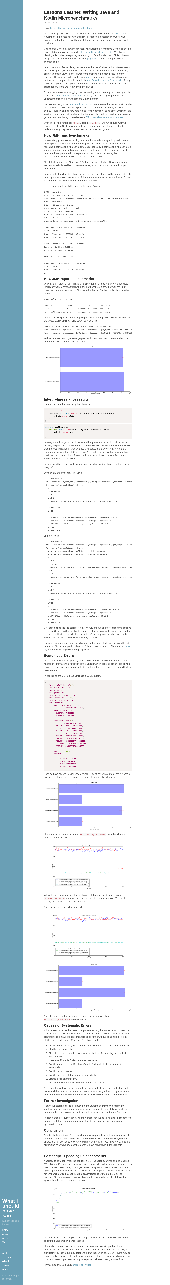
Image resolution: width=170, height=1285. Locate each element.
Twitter (5, 1265)
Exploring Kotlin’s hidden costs (96, 52)
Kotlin (53, 28)
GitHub (5, 1261)
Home (5, 1230)
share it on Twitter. (82, 1265)
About (5, 1234)
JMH (88, 77)
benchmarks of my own (81, 104)
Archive (6, 1238)
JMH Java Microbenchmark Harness (104, 117)
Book (5, 1253)
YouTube (6, 1257)
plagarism (92, 58)
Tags (4, 1242)
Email (5, 1269)
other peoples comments (68, 95)
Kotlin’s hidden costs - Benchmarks (104, 80)
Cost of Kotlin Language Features (75, 28)
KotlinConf (118, 33)
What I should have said (10, 1208)
